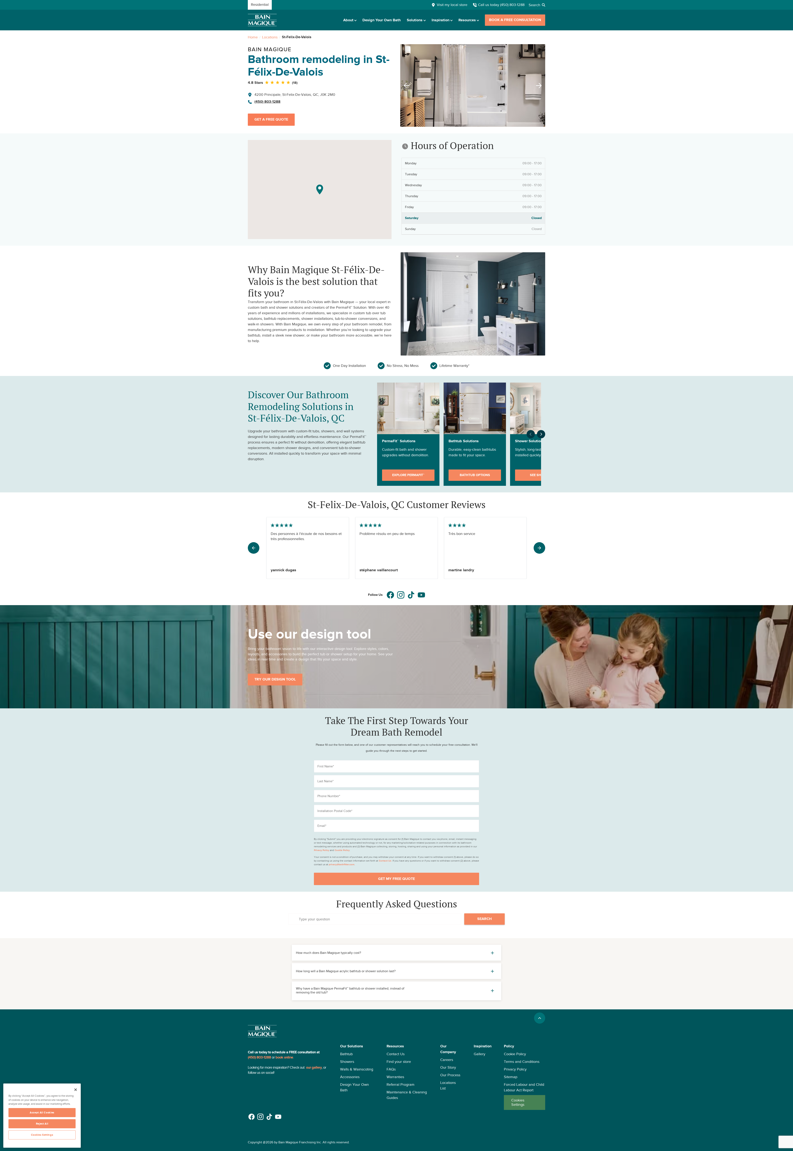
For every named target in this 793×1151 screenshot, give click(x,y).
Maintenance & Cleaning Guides (407, 1095)
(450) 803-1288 (267, 102)
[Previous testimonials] (253, 548)
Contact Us (396, 1054)
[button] (357, 1076)
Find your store (399, 1062)
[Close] (75, 1089)
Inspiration (440, 20)
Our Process (450, 1075)
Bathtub (346, 1054)
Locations (270, 37)
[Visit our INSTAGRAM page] (400, 595)
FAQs (391, 1069)
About (348, 20)
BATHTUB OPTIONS (475, 475)
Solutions (415, 20)
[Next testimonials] (539, 548)
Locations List (448, 1085)
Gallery (479, 1054)
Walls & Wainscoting (356, 1069)
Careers (446, 1060)
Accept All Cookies (42, 1112)
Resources (467, 20)
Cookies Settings (517, 1102)
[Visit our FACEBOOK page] (390, 595)
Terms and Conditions (521, 1062)
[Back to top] (539, 1018)
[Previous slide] (405, 85)
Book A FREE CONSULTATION (515, 20)
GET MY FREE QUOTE (396, 879)
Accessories (350, 1077)
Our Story (448, 1067)
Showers (347, 1062)
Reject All (42, 1123)
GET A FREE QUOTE (271, 119)
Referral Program (400, 1084)
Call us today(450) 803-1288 (501, 5)
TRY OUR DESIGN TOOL (275, 679)
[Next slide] (540, 85)
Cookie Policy (515, 1054)
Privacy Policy (515, 1069)
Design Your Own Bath (381, 20)
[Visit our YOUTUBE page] (421, 595)
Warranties (395, 1077)
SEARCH (484, 919)
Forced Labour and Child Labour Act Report (524, 1087)
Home (253, 37)
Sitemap (510, 1077)
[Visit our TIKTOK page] (411, 595)
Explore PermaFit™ (408, 475)
